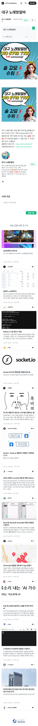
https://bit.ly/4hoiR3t (24, 147)
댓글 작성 (31, 213)
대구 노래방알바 (6, 19)
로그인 (32, 3)
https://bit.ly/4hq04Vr (24, 144)
